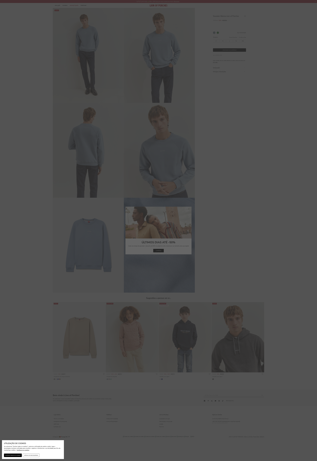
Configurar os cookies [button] (23, 450)
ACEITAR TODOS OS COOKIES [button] (12, 455)
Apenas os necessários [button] (31, 455)
